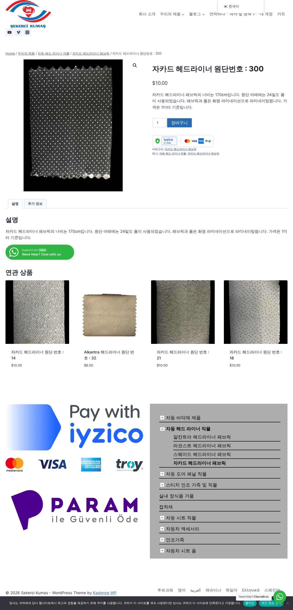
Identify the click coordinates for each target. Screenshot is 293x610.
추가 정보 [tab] (35, 203)
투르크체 (165, 590)
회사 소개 (147, 14)
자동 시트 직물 (181, 518)
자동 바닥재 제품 (183, 417)
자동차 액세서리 (182, 529)
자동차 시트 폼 (181, 551)
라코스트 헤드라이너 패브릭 (202, 445)
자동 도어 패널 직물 (186, 474)
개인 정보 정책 (271, 603)
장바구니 (179, 122)
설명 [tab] (15, 203)
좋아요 (250, 603)
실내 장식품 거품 (176, 496)
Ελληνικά (251, 590)
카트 (281, 14)
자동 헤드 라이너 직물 (172, 153)
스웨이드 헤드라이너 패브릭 (202, 454)
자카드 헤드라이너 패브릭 (180, 149)
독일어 (231, 590)
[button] (135, 65)
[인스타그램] (27, 32)
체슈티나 (213, 590)
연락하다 (217, 14)
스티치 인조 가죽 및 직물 (191, 485)
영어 (182, 590)
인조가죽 (175, 540)
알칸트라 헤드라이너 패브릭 (202, 437)
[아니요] (287, 603)
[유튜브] (9, 32)
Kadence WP (105, 593)
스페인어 (272, 590)
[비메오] (18, 32)
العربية (195, 590)
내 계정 (266, 14)
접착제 (166, 507)
